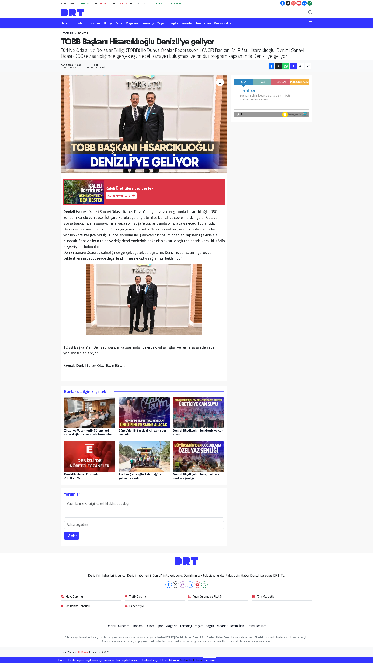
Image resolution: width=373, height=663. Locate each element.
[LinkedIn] (190, 584)
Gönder (72, 536)
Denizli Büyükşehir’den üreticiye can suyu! (198, 432)
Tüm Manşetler (265, 596)
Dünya (108, 23)
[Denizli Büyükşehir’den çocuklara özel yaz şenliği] (198, 456)
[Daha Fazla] (293, 66)
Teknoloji (147, 23)
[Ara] (310, 12)
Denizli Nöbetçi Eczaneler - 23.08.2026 (83, 476)
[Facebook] (168, 584)
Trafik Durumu (138, 596)
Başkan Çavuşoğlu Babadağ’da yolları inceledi (140, 476)
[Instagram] (183, 584)
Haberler (67, 33)
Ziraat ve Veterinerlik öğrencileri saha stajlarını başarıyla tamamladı (88, 432)
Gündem (79, 23)
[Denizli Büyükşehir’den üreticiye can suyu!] (198, 412)
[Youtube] (197, 584)
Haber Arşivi (136, 606)
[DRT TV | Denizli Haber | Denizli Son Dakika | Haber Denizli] (72, 12)
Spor (119, 23)
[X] (176, 584)
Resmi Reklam (224, 23)
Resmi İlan (203, 23)
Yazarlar (187, 23)
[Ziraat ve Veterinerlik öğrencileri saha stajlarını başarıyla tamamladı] (89, 412)
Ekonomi (95, 23)
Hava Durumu (74, 596)
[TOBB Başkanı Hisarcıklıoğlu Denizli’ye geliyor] (144, 124)
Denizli (65, 23)
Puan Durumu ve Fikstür (207, 596)
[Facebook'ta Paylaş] (271, 66)
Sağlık (174, 23)
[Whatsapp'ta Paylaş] (285, 66)
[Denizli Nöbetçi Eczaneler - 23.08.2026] (89, 456)
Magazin (132, 23)
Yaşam (161, 23)
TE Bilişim (83, 652)
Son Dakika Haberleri (77, 606)
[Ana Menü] (310, 23)
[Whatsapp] (204, 584)
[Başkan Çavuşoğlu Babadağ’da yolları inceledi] (144, 456)
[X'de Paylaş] (278, 66)
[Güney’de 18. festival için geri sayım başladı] (144, 412)
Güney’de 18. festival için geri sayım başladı (143, 432)
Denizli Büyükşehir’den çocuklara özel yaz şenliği (196, 476)
